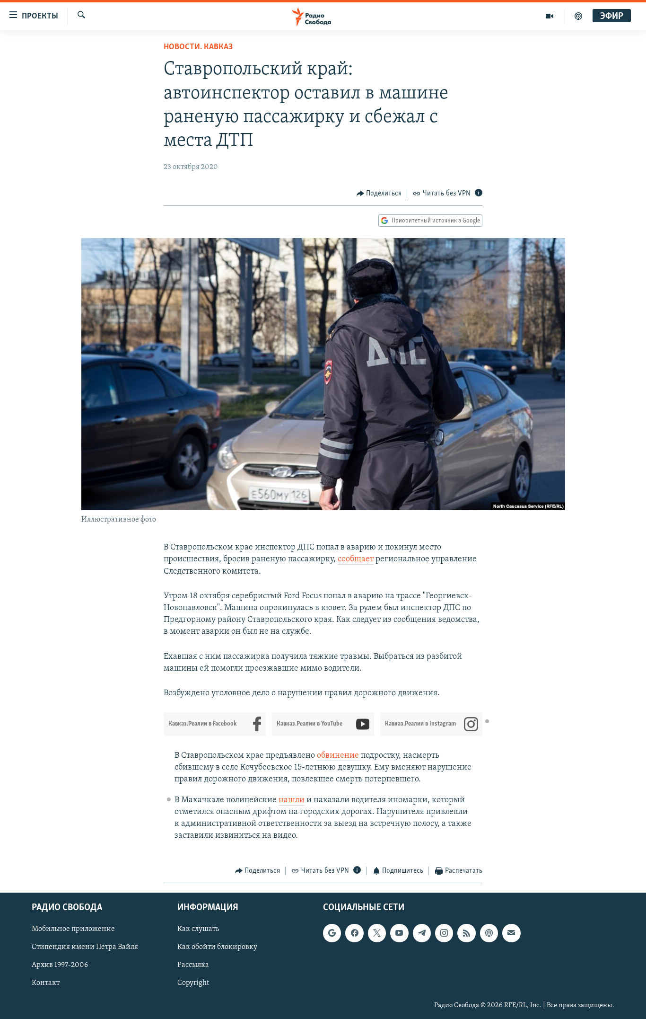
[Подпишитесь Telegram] (422, 933)
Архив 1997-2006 (60, 965)
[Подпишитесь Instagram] (444, 933)
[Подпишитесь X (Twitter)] (377, 933)
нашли (292, 800)
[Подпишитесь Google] (332, 933)
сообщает (356, 559)
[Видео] (549, 16)
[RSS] (466, 933)
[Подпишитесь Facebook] (354, 933)
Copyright (193, 983)
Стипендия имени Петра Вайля (85, 947)
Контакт (46, 983)
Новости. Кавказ (198, 47)
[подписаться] (511, 933)
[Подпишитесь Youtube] (399, 933)
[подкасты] (578, 16)
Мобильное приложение (73, 929)
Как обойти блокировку (217, 947)
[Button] (379, 193)
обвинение (338, 756)
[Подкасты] (489, 933)
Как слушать (198, 929)
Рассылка (193, 965)
